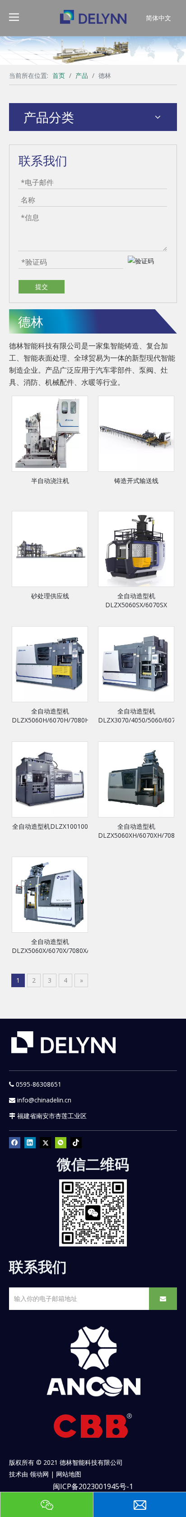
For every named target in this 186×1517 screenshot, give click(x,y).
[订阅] (163, 1298)
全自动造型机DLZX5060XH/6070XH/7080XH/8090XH (136, 831)
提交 (41, 286)
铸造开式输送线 (136, 480)
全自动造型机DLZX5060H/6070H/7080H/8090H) (50, 715)
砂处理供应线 (50, 595)
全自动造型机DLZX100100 (50, 826)
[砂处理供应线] (50, 548)
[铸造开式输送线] (136, 433)
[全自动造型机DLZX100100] (50, 779)
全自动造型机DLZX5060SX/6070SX (136, 600)
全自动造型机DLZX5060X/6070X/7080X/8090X (50, 946)
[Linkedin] (30, 1142)
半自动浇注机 (50, 480)
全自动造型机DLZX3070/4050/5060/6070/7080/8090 (136, 715)
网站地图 (68, 1474)
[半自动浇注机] (50, 433)
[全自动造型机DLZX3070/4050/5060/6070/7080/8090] (136, 663)
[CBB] (93, 1428)
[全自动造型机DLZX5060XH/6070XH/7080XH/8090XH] (136, 779)
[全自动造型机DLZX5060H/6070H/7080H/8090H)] (50, 663)
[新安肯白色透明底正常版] (93, 1361)
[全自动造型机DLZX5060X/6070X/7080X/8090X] (50, 894)
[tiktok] (76, 1142)
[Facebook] (14, 1142)
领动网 (39, 1474)
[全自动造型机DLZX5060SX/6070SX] (136, 548)
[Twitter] (45, 1142)
